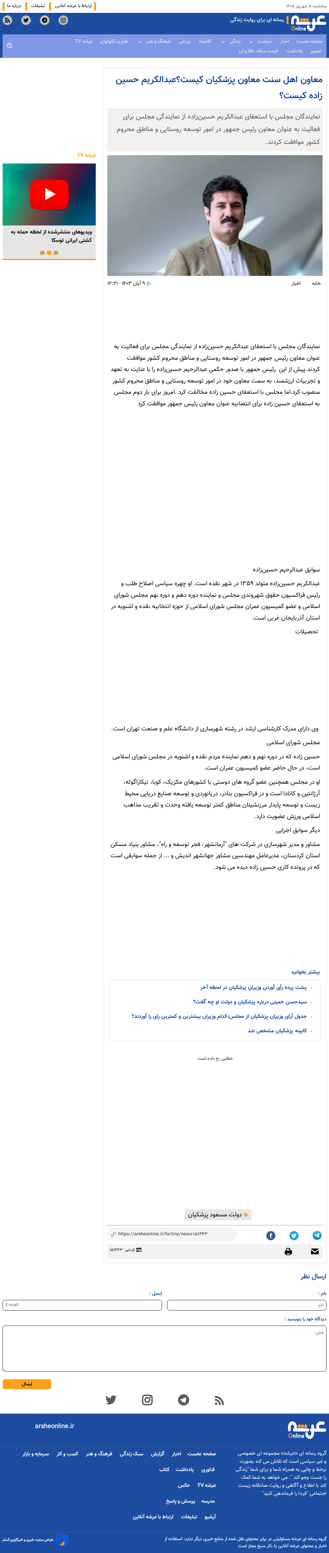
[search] (9, 45)
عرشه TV (84, 41)
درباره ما (15, 6)
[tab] (55, 253)
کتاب (164, 1470)
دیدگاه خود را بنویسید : (305, 1319)
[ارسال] (312, 1252)
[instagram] (63, 20)
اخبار (284, 41)
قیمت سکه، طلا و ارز (258, 51)
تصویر (316, 51)
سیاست (265, 41)
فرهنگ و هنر (159, 41)
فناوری (208, 1470)
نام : (322, 1293)
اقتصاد (206, 41)
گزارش (158, 1454)
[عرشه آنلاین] (308, 24)
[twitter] (26, 20)
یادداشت (294, 51)
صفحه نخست (310, 41)
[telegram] (44, 20)
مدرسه (208, 1501)
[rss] (7, 20)
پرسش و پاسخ (180, 1501)
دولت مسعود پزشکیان (216, 1215)
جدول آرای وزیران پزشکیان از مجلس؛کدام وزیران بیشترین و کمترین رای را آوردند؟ (219, 1016)
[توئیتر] (294, 1234)
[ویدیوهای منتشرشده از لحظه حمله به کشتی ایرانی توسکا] (49, 194)
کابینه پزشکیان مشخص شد (277, 1031)
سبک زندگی (132, 1454)
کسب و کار (68, 1454)
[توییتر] (111, 1399)
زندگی (235, 41)
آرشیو (210, 1517)
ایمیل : (155, 1293)
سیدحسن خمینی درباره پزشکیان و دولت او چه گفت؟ (250, 1002)
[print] (291, 1252)
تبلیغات (39, 6)
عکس (184, 1486)
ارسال (27, 1384)
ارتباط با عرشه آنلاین (73, 6)
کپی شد (226, 1235)
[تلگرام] (318, 1234)
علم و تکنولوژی (114, 41)
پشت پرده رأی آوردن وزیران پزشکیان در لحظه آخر (253, 988)
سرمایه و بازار (36, 1454)
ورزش (185, 41)
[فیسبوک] (271, 1234)
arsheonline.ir (54, 1426)
